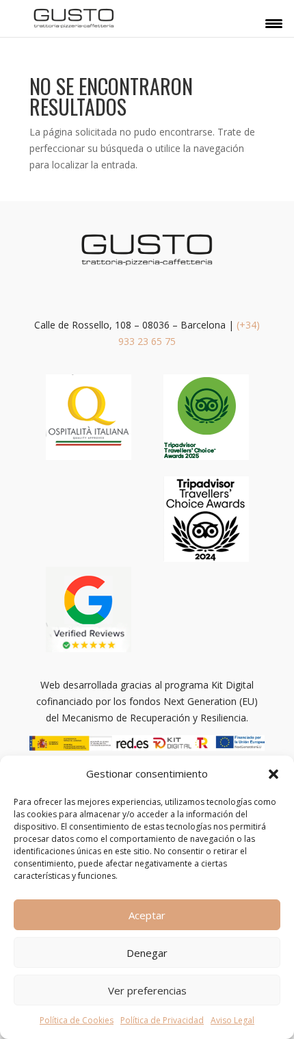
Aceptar (147, 915)
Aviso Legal (232, 1020)
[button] (273, 774)
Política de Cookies (76, 1020)
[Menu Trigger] (274, 22)
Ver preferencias (147, 990)
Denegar (147, 953)
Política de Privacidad (162, 1020)
